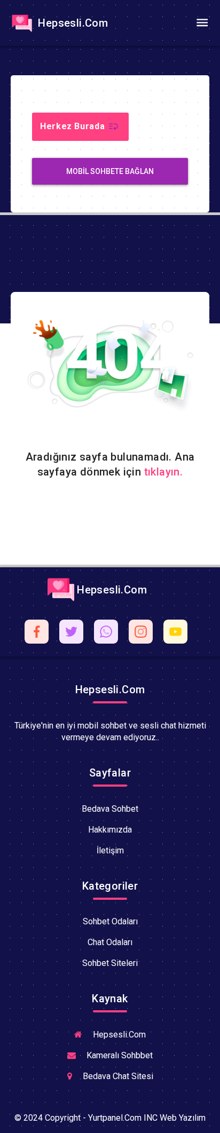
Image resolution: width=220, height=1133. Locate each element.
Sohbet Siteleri (110, 963)
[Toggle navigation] (201, 23)
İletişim (110, 850)
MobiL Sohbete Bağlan (110, 171)
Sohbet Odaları (110, 921)
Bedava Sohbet (110, 809)
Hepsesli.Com (71, 23)
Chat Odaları (110, 942)
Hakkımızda (110, 830)
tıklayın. (163, 471)
